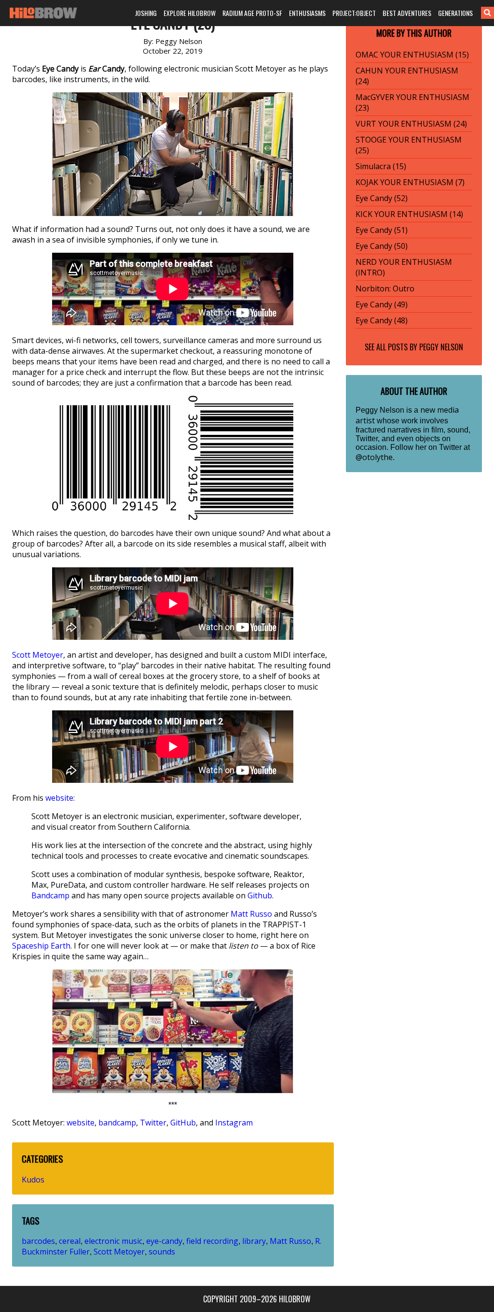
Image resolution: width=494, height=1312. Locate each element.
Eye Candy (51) (382, 230)
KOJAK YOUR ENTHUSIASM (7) (410, 182)
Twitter (153, 1122)
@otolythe (374, 457)
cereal (70, 1241)
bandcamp (117, 1122)
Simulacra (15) (381, 166)
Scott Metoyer (37, 654)
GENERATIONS (455, 13)
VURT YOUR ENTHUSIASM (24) (411, 123)
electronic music (113, 1241)
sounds (162, 1251)
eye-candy (164, 1241)
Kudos (33, 1179)
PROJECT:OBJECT (354, 13)
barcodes (38, 1241)
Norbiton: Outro (385, 288)
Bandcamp (50, 895)
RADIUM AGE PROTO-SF (252, 13)
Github (259, 895)
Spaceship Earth (41, 945)
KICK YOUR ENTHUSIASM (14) (409, 214)
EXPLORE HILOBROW (190, 13)
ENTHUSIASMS (307, 13)
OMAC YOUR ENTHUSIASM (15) (412, 54)
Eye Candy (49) (382, 304)
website (59, 798)
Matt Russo (251, 913)
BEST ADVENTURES (407, 13)
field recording (212, 1241)
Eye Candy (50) (382, 246)
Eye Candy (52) (382, 198)
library (254, 1241)
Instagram (234, 1122)
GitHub (183, 1122)
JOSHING (146, 13)
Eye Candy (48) (382, 320)
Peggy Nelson (441, 347)
